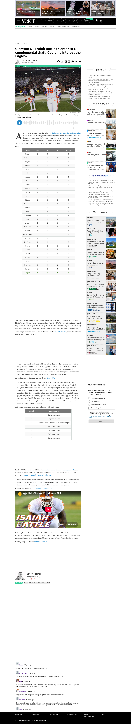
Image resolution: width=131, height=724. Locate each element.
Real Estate (92, 239)
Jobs (89, 152)
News (50, 20)
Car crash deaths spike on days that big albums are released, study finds (100, 191)
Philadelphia (36, 583)
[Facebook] (58, 62)
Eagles (30, 26)
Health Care (92, 346)
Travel (90, 250)
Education (91, 109)
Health (62, 20)
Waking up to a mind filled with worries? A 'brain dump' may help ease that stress (101, 200)
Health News (92, 324)
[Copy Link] (79, 62)
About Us (18, 714)
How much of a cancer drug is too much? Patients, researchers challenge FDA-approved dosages (101, 80)
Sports (99, 20)
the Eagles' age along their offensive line (66, 133)
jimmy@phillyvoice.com (35, 579)
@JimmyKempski (40, 542)
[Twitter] (62, 62)
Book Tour (91, 228)
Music (90, 141)
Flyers (37, 26)
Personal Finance (94, 282)
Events (86, 20)
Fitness (90, 218)
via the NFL (50, 378)
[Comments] (72, 62)
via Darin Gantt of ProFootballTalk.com (37, 475)
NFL (25, 66)
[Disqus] (48, 636)
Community (92, 314)
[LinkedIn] (65, 62)
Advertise (36, 714)
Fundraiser (92, 271)
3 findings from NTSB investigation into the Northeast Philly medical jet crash (100, 85)
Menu (18, 21)
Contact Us (54, 714)
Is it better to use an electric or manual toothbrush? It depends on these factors (100, 204)
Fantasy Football (63, 26)
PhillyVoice (28, 21)
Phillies (52, 26)
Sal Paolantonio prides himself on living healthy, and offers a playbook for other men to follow (101, 182)
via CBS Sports (60, 332)
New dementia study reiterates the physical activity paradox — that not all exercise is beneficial (100, 92)
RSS (103, 714)
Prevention (92, 131)
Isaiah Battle (46, 583)
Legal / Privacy (72, 714)
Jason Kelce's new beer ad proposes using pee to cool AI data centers (101, 88)
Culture (75, 20)
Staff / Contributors (89, 715)
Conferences (92, 303)
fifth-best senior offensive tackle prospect (58, 470)
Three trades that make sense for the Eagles (99, 76)
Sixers (44, 26)
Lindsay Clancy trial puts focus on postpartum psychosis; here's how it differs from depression (101, 196)
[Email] (76, 62)
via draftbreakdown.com (44, 488)
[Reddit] (69, 62)
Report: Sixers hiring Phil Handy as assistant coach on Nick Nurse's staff (99, 97)
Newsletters (76, 26)
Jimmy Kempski (31, 60)
